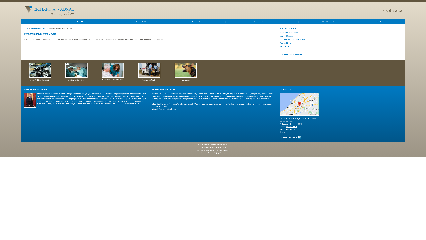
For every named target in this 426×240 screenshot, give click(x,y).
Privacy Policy (221, 147)
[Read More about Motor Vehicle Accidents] (40, 77)
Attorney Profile (140, 21)
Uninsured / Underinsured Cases (293, 39)
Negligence (284, 46)
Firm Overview (83, 21)
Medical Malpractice (287, 36)
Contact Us (381, 21)
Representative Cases (262, 21)
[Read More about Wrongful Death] (149, 77)
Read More (264, 99)
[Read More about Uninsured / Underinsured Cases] (113, 77)
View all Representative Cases (164, 109)
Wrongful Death (286, 43)
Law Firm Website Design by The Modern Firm (213, 150)
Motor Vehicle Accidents (289, 32)
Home (38, 21)
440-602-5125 (392, 10)
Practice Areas (198, 21)
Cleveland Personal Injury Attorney (213, 153)
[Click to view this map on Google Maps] (299, 115)
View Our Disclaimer (207, 147)
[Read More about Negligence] (186, 77)
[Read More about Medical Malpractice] (76, 77)
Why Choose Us (328, 21)
